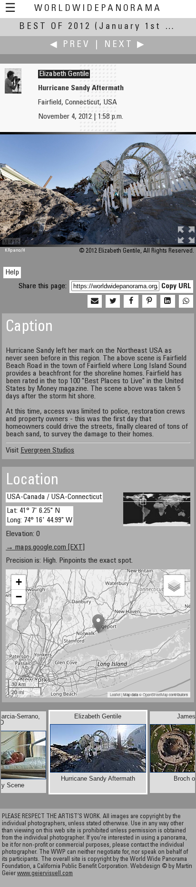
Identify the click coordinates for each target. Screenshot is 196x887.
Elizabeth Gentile (64, 74)
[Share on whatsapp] (186, 301)
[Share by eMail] (94, 301)
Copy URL (176, 286)
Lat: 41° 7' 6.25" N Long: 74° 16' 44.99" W (39, 515)
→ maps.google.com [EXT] (45, 547)
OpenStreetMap (155, 694)
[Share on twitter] (113, 301)
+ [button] (19, 582)
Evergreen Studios (47, 450)
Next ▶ (125, 44)
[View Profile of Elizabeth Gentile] (13, 91)
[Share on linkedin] (167, 301)
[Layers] (174, 585)
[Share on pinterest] (149, 301)
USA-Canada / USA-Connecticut (54, 497)
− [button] (19, 597)
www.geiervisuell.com (45, 874)
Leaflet (115, 694)
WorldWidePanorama (98, 8)
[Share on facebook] (131, 301)
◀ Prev (70, 44)
